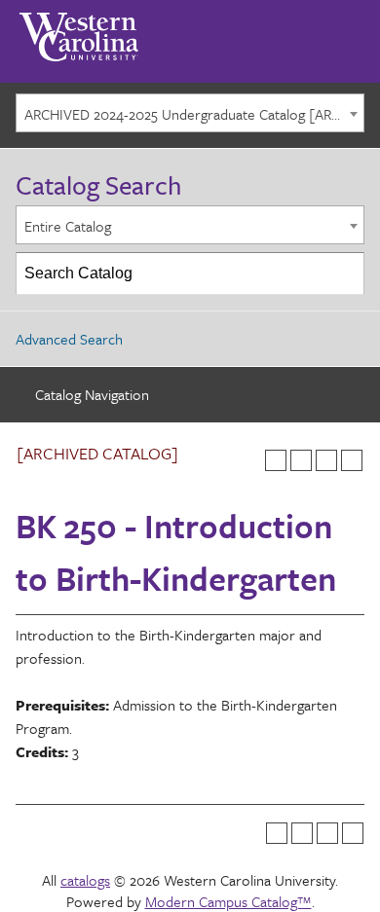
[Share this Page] (301, 460)
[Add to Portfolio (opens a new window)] (275, 460)
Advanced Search (69, 338)
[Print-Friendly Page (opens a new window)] (326, 460)
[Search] (343, 273)
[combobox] (190, 112)
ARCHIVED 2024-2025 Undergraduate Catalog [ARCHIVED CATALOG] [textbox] (193, 114)
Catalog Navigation (92, 394)
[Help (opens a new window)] (351, 460)
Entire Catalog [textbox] (67, 226)
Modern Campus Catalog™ (228, 901)
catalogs (85, 880)
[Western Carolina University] (78, 30)
